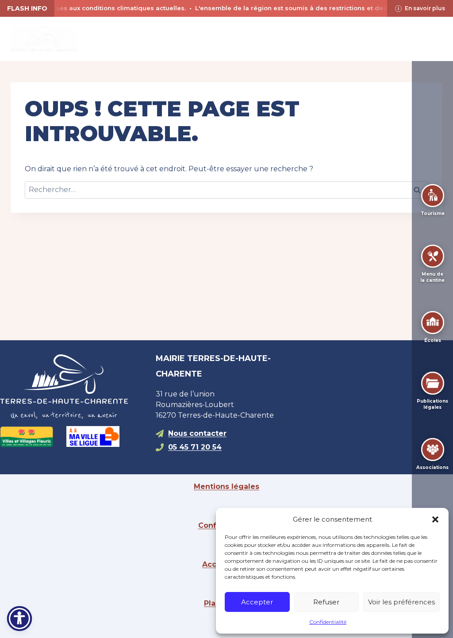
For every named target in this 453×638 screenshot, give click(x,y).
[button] (435, 519)
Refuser (326, 602)
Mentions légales (226, 486)
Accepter (257, 602)
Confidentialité (327, 622)
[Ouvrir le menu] (434, 39)
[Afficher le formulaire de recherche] (226, 39)
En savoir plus (425, 8)
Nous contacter (197, 433)
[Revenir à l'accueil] (71, 386)
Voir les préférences (401, 602)
